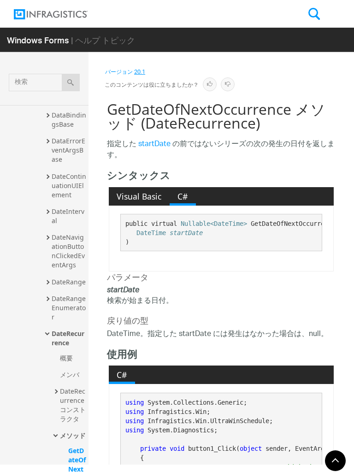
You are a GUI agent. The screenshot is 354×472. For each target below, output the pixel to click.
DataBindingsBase (69, 120)
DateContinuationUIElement (69, 185)
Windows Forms (38, 40)
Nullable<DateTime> (214, 223)
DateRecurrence (68, 338)
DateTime (151, 232)
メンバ (69, 374)
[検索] (71, 82)
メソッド (73, 435)
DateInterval (68, 216)
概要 (66, 358)
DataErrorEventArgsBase (68, 150)
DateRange (69, 281)
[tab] (139, 196)
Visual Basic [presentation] (139, 196)
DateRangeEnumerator (69, 307)
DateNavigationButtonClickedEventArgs (68, 251)
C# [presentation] (182, 196)
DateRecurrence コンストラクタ (73, 405)
